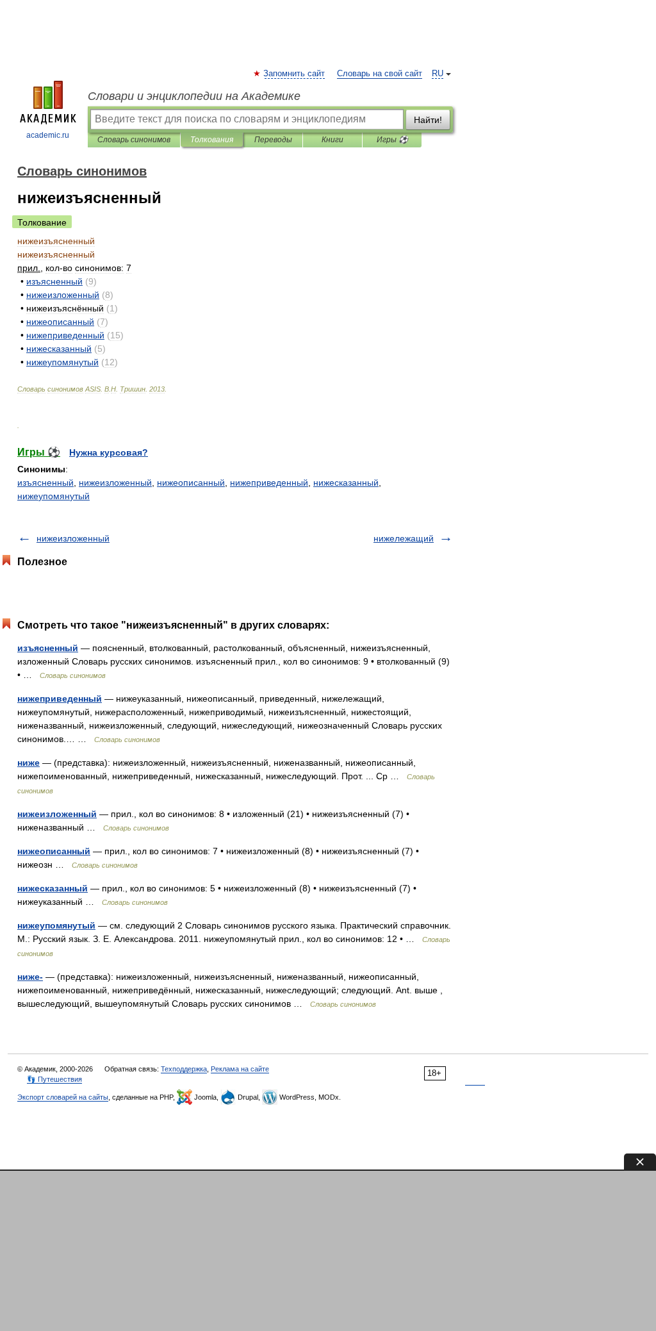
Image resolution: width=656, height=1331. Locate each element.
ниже (28, 762)
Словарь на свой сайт (379, 73)
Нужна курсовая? (108, 452)
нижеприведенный (269, 482)
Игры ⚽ (392, 139)
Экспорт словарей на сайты (62, 1097)
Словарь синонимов (133, 139)
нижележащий (403, 538)
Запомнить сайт (295, 73)
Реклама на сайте (240, 1069)
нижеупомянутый (53, 496)
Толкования (211, 139)
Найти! (428, 120)
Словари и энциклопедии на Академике (194, 96)
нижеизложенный (115, 482)
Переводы (273, 139)
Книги (332, 139)
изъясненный (45, 482)
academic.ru (47, 135)
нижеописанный (191, 482)
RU (437, 73)
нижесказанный (346, 482)
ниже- (30, 976)
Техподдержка (184, 1069)
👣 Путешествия (54, 1079)
